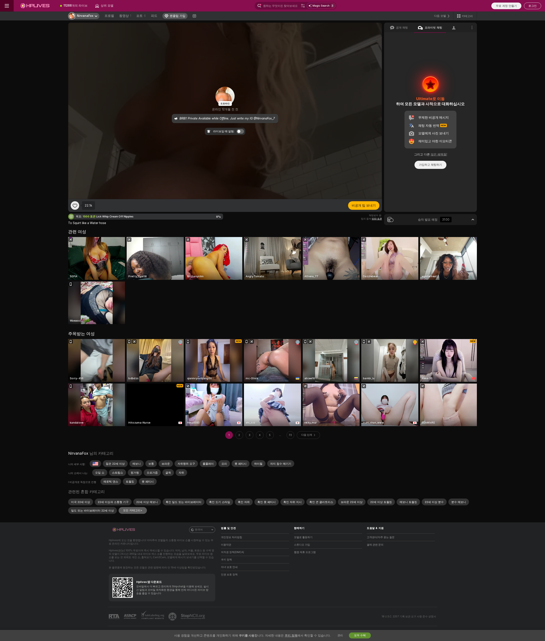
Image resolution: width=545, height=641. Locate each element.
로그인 (532, 5)
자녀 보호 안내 (229, 567)
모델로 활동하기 (303, 537)
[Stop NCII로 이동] (193, 616)
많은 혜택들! (439, 154)
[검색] (303, 6)
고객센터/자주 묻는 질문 (380, 537)
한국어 (199, 529)
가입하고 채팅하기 (430, 164)
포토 (141, 16)
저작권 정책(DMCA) (232, 552)
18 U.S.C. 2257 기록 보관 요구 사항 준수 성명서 (409, 616)
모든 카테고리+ (132, 510)
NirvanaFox (78, 453)
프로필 (109, 16)
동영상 (125, 16)
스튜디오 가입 (302, 544)
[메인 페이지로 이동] (35, 5)
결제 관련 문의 (375, 544)
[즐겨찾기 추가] (75, 205)
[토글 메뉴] (7, 5)
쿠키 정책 (226, 559)
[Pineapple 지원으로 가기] (172, 616)
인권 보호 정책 (229, 574)
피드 (154, 16)
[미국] (95, 463)
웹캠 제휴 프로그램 (305, 552)
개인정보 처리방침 (231, 537)
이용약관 (226, 544)
